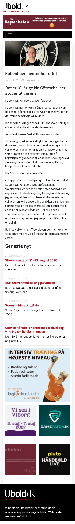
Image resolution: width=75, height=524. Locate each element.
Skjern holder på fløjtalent (23, 305)
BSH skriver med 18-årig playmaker (30, 283)
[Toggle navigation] (10, 34)
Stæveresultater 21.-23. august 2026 (31, 260)
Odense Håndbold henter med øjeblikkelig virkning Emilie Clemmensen (34, 329)
